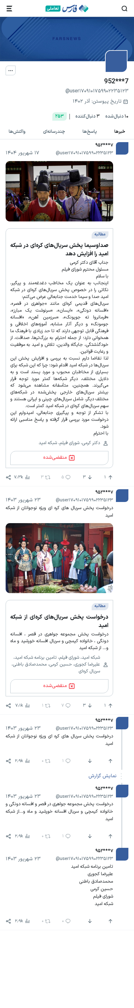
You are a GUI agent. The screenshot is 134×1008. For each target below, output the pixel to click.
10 (116, 116)
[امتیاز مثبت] (109, 761)
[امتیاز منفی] (89, 761)
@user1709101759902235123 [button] (84, 153)
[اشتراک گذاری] (8, 477)
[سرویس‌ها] (9, 8)
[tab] (120, 132)
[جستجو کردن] (124, 8)
